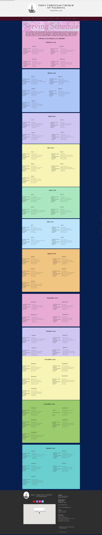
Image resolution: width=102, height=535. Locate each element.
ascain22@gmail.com (46, 34)
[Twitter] (42, 501)
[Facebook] (37, 501)
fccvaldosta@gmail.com (66, 507)
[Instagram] (40, 501)
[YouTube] (34, 501)
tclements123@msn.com (31, 35)
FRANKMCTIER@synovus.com (59, 33)
